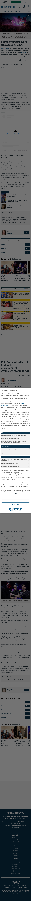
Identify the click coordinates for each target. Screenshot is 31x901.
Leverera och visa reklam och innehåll (9, 463)
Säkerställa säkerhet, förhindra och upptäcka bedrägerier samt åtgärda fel (14, 460)
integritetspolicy (16, 493)
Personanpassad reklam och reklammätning (11, 438)
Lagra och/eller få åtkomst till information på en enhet (13, 435)
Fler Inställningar (15, 504)
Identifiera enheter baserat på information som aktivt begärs (13, 452)
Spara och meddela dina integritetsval (10, 466)
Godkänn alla (15, 501)
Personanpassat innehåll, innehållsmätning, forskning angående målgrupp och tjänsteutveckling (13, 442)
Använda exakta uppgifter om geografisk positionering (13, 449)
